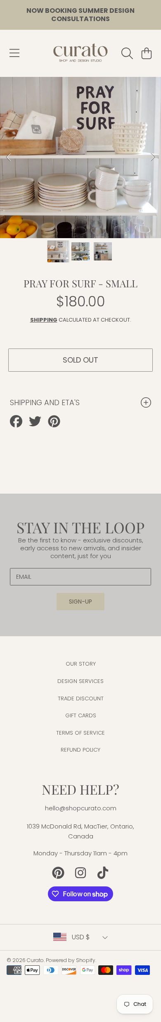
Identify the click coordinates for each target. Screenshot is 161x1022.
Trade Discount (81, 698)
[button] (14, 53)
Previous (8, 157)
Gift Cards (80, 715)
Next (152, 157)
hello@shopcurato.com (80, 808)
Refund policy (80, 750)
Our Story (81, 664)
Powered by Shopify (70, 960)
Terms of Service (80, 733)
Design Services (80, 681)
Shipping (43, 320)
